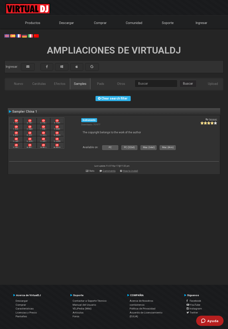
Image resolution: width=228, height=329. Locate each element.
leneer (213, 119)
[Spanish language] (12, 35)
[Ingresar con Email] (28, 66)
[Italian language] (30, 35)
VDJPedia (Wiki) (82, 308)
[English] (6, 35)
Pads (100, 84)
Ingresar (201, 23)
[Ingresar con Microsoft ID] (61, 66)
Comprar (100, 23)
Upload (213, 84)
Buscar (188, 83)
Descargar (66, 23)
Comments (109, 170)
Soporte (168, 23)
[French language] (18, 35)
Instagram (195, 308)
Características (25, 308)
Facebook (194, 300)
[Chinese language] (36, 35)
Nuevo (18, 84)
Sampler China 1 (24, 111)
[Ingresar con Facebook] (47, 66)
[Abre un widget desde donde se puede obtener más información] (210, 321)
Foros (76, 316)
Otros (121, 84)
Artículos (78, 312)
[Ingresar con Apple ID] (76, 66)
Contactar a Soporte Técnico (89, 300)
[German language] (24, 35)
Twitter (193, 312)
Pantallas (21, 316)
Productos (32, 23)
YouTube (194, 304)
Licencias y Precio (26, 312)
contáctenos (137, 304)
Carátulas (39, 84)
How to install (130, 170)
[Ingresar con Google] (92, 66)
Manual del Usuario (84, 304)
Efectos (59, 84)
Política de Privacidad (142, 308)
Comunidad (134, 23)
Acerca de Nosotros (141, 300)
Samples (80, 84)
